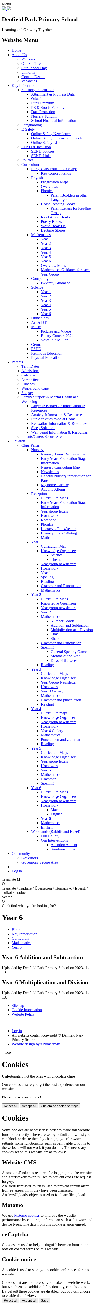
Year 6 (46, 261)
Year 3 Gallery (52, 691)
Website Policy (23, 1014)
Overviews (49, 186)
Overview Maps (53, 265)
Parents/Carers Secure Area (42, 437)
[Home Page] (6, 9)
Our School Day (34, 68)
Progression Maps (54, 182)
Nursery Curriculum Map (60, 467)
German (37, 344)
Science (37, 287)
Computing (39, 279)
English (37, 178)
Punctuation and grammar (60, 739)
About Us (19, 55)
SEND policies (42, 151)
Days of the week (64, 660)
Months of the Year (65, 656)
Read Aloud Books (55, 217)
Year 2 (46, 243)
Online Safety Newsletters (51, 134)
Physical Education (46, 358)
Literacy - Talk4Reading (59, 529)
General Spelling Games (69, 652)
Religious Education (46, 353)
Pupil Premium (42, 103)
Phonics (47, 191)
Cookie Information (27, 1010)
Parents (17, 362)
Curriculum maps (54, 713)
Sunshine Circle (63, 849)
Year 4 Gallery (52, 731)
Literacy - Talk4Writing (59, 533)
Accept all (29, 1106)
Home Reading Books (58, 204)
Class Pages (30, 445)
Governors (29, 858)
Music (36, 327)
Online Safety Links (46, 142)
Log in (17, 871)
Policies (27, 160)
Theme (56, 559)
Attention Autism (64, 845)
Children (18, 441)
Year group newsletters (58, 564)
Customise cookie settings (59, 1106)
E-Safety (28, 129)
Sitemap (18, 1005)
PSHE (36, 349)
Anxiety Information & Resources (57, 415)
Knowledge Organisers (58, 551)
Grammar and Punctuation (61, 586)
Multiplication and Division (72, 630)
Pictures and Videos (56, 331)
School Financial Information (53, 121)
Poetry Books (51, 221)
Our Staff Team (33, 63)
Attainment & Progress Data (53, 94)
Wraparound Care (35, 388)
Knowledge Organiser (58, 717)
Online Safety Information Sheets (56, 138)
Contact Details (33, 77)
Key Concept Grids (56, 173)
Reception (39, 494)
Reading (47, 581)
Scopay (27, 393)
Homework (49, 516)
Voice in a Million (54, 340)
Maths (45, 537)
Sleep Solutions (43, 428)
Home (16, 50)
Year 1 (46, 239)
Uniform (28, 72)
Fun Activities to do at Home (53, 419)
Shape (55, 638)
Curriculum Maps (54, 498)
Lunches (28, 384)
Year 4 (46, 252)
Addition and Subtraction (70, 625)
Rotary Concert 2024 (57, 336)
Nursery (37, 450)
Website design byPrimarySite (36, 1044)
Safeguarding (31, 125)
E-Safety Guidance (55, 283)
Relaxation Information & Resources (59, 423)
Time (54, 634)
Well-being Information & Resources (59, 432)
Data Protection (43, 112)
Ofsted (36, 99)
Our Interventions (54, 840)
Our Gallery (50, 836)
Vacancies (29, 81)
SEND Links (41, 156)
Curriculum (30, 164)
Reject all (10, 1106)
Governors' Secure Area (39, 862)
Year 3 (46, 248)
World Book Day (54, 226)
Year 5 (46, 257)
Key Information (24, 85)
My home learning (55, 485)
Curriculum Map (53, 546)
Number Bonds (62, 621)
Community (21, 853)
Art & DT (39, 322)
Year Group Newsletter (58, 682)
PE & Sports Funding (47, 107)
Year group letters (54, 511)
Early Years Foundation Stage (54, 169)
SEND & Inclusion (36, 147)
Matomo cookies (27, 1215)
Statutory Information (37, 90)
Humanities (40, 318)
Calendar (28, 375)
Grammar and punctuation (61, 700)
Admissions (30, 371)
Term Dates (30, 366)
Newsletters (30, 379)
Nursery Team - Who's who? (63, 454)
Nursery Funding (44, 116)
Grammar (48, 779)
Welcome (28, 59)
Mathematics (41, 235)
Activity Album (53, 489)
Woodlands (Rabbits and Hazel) (55, 832)
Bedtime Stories (53, 230)
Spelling (47, 577)
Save (44, 1300)
